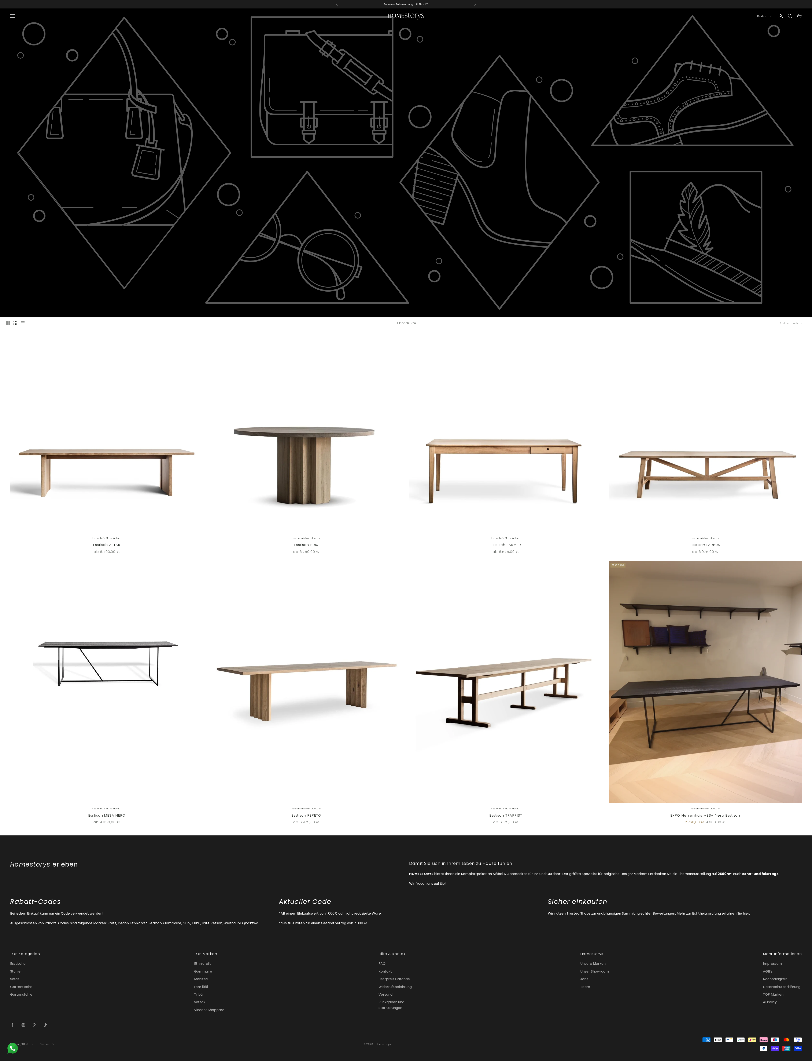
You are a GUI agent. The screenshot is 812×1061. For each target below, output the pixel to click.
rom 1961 (201, 986)
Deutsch (762, 16)
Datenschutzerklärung (781, 986)
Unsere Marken (593, 963)
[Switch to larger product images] (8, 323)
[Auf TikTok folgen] (45, 1025)
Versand (385, 994)
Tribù (198, 994)
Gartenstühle (21, 994)
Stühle (15, 971)
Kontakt (385, 971)
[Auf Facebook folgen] (12, 1025)
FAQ (382, 963)
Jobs (584, 979)
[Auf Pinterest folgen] (34, 1025)
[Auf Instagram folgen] (23, 1025)
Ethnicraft (202, 963)
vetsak (199, 1002)
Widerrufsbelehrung (395, 986)
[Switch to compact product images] (23, 323)
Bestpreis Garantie (394, 979)
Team (585, 986)
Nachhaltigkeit (775, 979)
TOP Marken (773, 994)
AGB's (767, 971)
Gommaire (203, 971)
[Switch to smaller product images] (15, 323)
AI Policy (770, 1002)
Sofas (14, 979)
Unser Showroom (594, 971)
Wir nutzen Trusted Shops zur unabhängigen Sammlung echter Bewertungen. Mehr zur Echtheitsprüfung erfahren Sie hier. (649, 913)
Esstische (18, 963)
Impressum (772, 963)
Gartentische (21, 986)
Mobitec (201, 979)
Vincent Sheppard (209, 1009)
